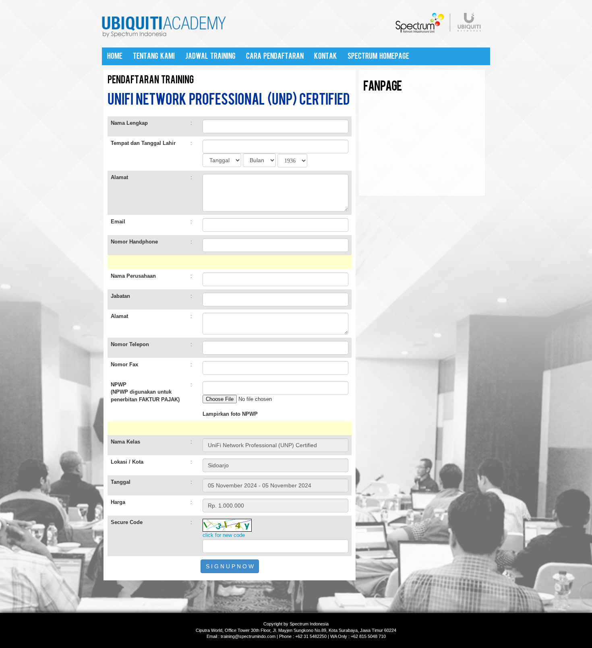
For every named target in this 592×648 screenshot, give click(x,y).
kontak (325, 56)
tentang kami (154, 56)
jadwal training (210, 56)
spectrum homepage (378, 56)
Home (114, 56)
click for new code (224, 535)
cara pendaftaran (275, 56)
